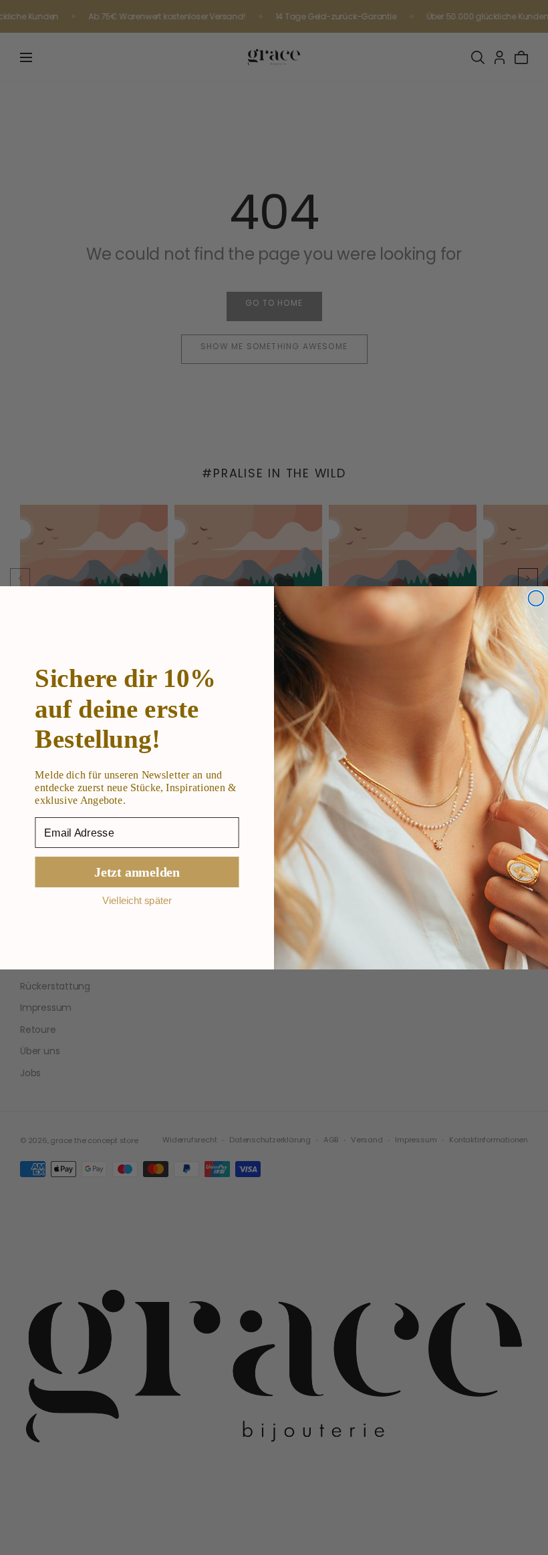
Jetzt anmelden (137, 872)
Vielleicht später (137, 900)
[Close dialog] (535, 598)
